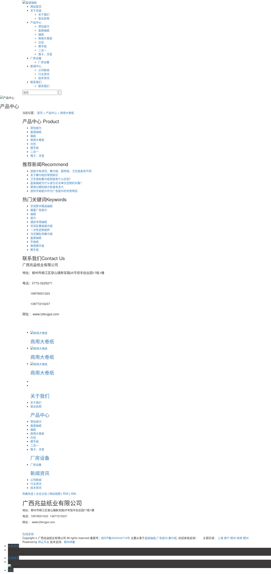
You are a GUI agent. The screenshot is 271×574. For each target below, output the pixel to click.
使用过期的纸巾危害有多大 (47, 187)
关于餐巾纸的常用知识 (44, 175)
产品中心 (35, 22)
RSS (65, 494)
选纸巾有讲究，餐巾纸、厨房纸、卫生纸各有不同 (60, 171)
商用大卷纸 (45, 38)
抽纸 (41, 34)
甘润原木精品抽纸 (41, 206)
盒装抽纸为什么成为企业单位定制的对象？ (56, 183)
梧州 (246, 538)
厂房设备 (35, 58)
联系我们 (35, 82)
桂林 (239, 538)
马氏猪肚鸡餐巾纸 (41, 234)
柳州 (233, 538)
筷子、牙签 (45, 54)
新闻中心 (35, 66)
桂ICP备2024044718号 (115, 538)
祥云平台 (43, 542)
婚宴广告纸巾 (38, 210)
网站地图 (55, 494)
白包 (41, 42)
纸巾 (33, 218)
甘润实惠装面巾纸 (41, 226)
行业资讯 (43, 74)
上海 (220, 538)
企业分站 (41, 494)
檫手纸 (34, 250)
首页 (40, 113)
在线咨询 (28, 534)
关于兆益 (35, 10)
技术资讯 (43, 78)
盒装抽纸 (43, 30)
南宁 (227, 538)
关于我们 (43, 14)
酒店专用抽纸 (38, 222)
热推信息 (28, 494)
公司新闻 (43, 70)
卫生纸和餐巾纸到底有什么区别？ (51, 179)
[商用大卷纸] (38, 332)
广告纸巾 (162, 538)
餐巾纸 (172, 538)
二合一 (42, 50)
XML (74, 494)
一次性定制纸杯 (40, 230)
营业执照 (43, 18)
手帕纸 (34, 242)
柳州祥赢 (69, 542)
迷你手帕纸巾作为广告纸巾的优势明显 (54, 191)
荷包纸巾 (43, 26)
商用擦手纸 (37, 246)
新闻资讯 (39, 472)
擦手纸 (42, 46)
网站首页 (35, 6)
